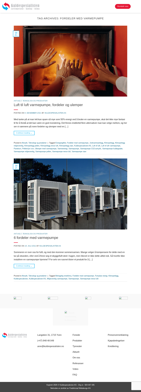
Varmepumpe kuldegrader (112, 149)
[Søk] (110, 6)
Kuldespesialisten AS (55, 113)
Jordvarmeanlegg (96, 143)
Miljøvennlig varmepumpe (57, 279)
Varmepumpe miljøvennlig (24, 151)
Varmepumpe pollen (43, 151)
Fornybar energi (101, 276)
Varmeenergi (62, 149)
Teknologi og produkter (35, 101)
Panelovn (17, 149)
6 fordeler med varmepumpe (36, 238)
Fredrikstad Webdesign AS (80, 388)
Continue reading (24, 133)
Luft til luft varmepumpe (110, 146)
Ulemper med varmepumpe (45, 149)
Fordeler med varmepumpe (77, 143)
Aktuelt (17, 101)
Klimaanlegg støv (66, 146)
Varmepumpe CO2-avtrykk (90, 149)
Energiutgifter (60, 143)
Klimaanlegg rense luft (49, 146)
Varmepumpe (74, 149)
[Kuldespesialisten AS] (21, 6)
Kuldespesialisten (21, 279)
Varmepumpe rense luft (61, 151)
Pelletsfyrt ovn (28, 149)
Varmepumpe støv (79, 151)
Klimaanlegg (109, 143)
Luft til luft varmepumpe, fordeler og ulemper (48, 105)
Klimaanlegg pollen (31, 146)
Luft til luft (96, 146)
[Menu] (136, 6)
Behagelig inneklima (63, 276)
